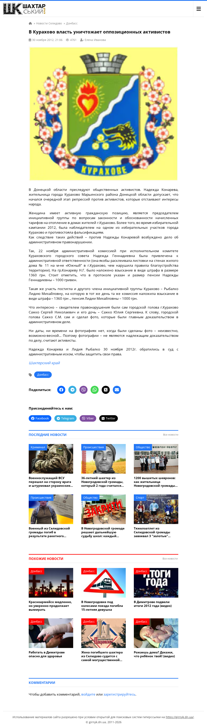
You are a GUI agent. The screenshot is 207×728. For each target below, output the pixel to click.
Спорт (140, 497)
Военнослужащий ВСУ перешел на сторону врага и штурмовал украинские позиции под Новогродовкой (50, 482)
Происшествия (93, 447)
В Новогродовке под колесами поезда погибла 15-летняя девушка (102, 606)
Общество (143, 447)
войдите (88, 694)
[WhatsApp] (95, 390)
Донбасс (43, 374)
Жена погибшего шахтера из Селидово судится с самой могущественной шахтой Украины (102, 656)
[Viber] (83, 390)
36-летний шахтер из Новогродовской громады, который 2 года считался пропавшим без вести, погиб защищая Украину (102, 482)
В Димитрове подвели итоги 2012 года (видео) (153, 604)
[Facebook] (61, 390)
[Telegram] (72, 390)
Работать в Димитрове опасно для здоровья (47, 654)
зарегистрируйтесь (119, 694)
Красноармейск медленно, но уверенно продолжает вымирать (50, 606)
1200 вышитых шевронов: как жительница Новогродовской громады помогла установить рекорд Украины (154, 482)
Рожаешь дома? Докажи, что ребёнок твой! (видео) (154, 654)
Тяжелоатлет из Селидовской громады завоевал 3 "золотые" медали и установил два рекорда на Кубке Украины (155, 532)
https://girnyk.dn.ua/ (180, 717)
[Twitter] (106, 390)
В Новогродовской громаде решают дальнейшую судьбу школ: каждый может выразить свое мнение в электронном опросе (103, 532)
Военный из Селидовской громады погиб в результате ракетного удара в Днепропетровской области (50, 532)
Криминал (38, 447)
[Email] (117, 390)
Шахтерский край (44, 362)
